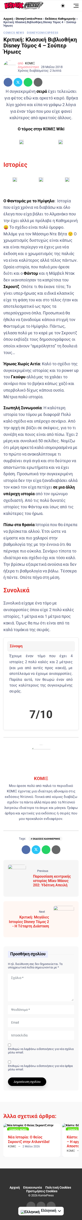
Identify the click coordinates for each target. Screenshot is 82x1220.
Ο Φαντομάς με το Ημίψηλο (28, 200)
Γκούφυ (18, 376)
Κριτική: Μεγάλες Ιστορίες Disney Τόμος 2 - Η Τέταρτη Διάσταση (29, 921)
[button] (21, 143)
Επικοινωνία (32, 1187)
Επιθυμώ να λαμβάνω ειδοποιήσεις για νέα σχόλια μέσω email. (41, 1050)
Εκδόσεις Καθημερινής (60, 18)
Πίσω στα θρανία (19, 524)
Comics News (13, 32)
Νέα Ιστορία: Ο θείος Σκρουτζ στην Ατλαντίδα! (28, 1139)
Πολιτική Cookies (58, 1187)
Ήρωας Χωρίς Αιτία (21, 363)
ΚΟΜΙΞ (30, 63)
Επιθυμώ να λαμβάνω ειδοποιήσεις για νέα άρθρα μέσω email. (40, 1067)
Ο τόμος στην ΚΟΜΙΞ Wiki (41, 128)
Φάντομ (31, 273)
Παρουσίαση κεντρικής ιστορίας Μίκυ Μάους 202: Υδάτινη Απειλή (52, 880)
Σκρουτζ (11, 286)
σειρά (41, 91)
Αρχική (8, 18)
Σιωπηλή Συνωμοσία (22, 407)
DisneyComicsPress (29, 18)
